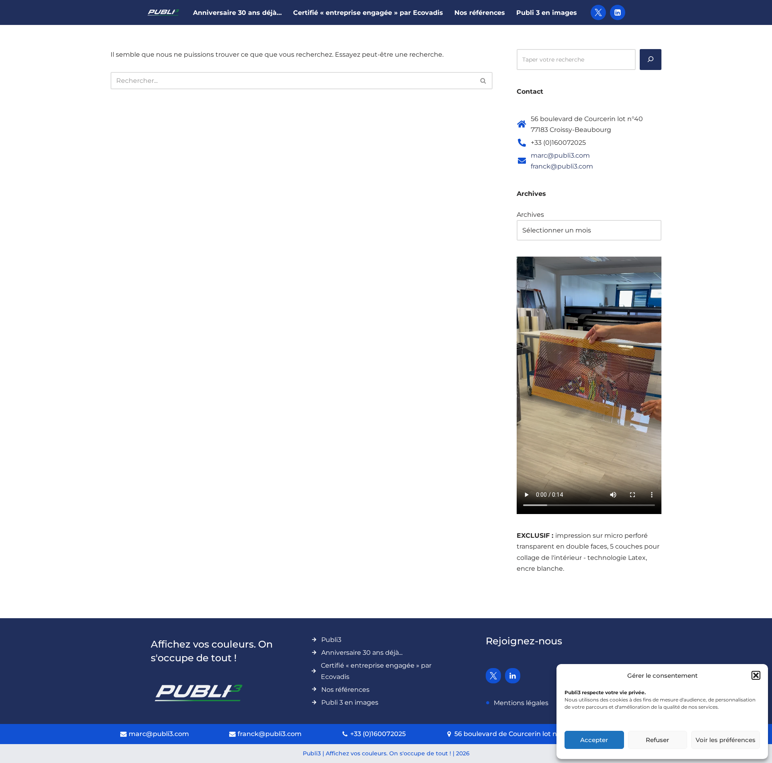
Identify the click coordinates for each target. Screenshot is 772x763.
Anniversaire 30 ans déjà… (237, 12)
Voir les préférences (726, 740)
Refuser (657, 740)
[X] (598, 12)
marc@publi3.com (560, 155)
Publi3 (331, 640)
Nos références (479, 12)
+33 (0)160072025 (378, 734)
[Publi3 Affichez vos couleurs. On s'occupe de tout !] (163, 12)
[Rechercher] (483, 80)
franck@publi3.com (562, 166)
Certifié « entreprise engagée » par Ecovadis (368, 12)
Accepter (594, 740)
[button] (756, 675)
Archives (530, 214)
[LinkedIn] (617, 12)
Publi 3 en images (546, 12)
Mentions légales (521, 703)
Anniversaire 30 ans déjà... (361, 652)
